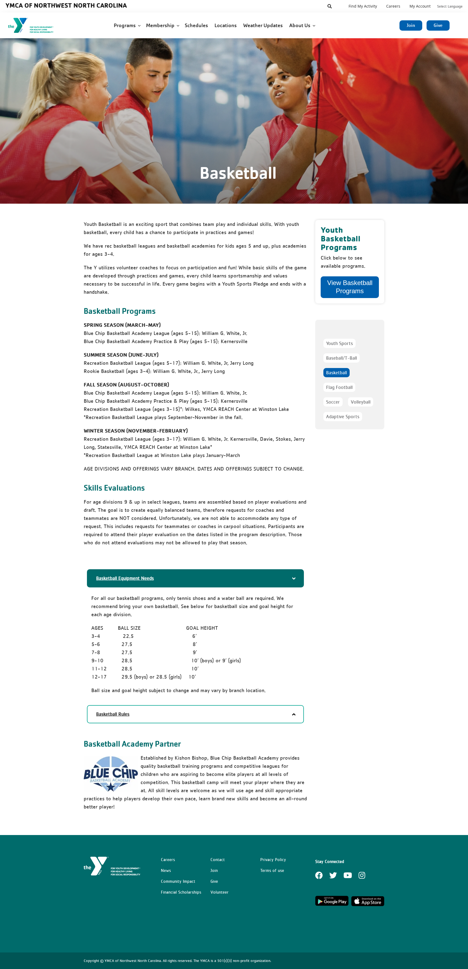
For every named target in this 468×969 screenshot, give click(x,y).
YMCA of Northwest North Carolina (66, 5)
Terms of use (272, 870)
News (166, 870)
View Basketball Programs (349, 287)
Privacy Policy (273, 859)
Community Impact (178, 881)
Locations (226, 25)
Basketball (336, 372)
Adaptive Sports (342, 416)
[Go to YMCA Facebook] (319, 877)
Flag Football (339, 387)
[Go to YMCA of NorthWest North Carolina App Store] (368, 905)
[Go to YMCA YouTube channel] (347, 877)
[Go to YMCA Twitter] (333, 877)
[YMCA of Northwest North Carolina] (36, 25)
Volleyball (360, 402)
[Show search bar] (329, 6)
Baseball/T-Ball (341, 358)
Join (411, 25)
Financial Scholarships (181, 892)
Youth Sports (339, 343)
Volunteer (219, 892)
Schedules (197, 25)
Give (438, 25)
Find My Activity (363, 6)
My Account (420, 6)
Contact (217, 859)
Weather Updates (263, 25)
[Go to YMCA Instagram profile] (362, 877)
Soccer (333, 402)
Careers (393, 6)
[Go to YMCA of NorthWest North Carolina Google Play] (332, 905)
